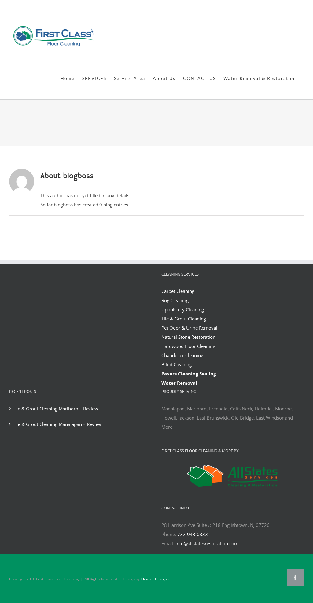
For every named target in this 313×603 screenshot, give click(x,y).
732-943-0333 (192, 534)
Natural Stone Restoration (188, 337)
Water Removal (179, 383)
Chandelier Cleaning (182, 355)
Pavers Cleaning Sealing (188, 374)
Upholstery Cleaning (182, 309)
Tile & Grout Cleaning (183, 319)
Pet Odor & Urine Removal (189, 328)
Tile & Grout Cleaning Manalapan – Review (57, 424)
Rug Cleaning (175, 300)
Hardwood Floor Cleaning (188, 346)
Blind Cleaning (176, 364)
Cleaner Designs (155, 579)
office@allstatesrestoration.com (276, 8)
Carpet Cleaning (177, 291)
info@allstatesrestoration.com (206, 543)
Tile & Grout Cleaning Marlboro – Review (55, 408)
